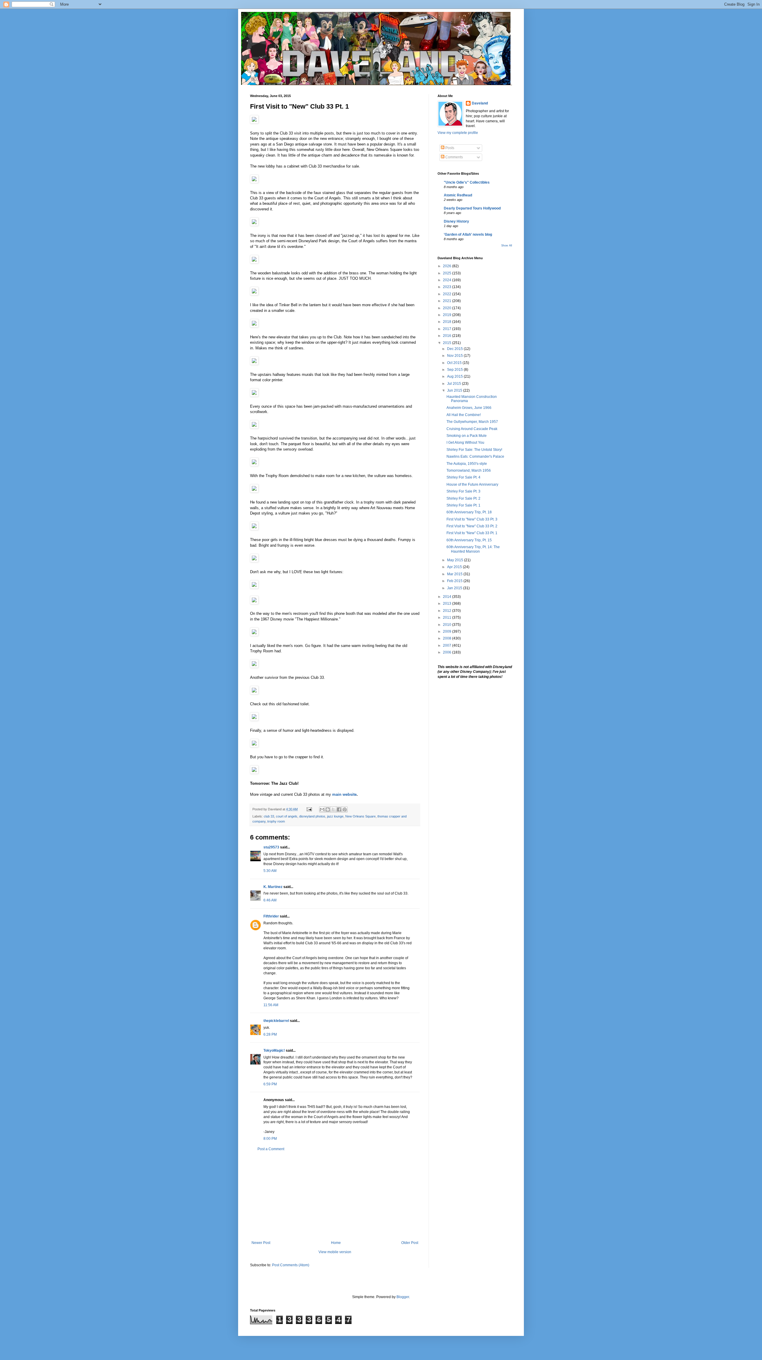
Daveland (480, 103)
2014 (447, 597)
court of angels (286, 816)
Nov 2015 (455, 356)
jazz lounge (335, 816)
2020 (447, 308)
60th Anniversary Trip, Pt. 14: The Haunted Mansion (473, 549)
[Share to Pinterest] (345, 809)
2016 (447, 336)
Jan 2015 (455, 588)
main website (344, 794)
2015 (447, 343)
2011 (447, 617)
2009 (447, 631)
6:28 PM (270, 1034)
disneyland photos (312, 816)
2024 (447, 280)
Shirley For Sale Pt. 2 (463, 498)
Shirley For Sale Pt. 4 (463, 477)
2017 (447, 329)
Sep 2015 (455, 370)
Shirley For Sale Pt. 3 (463, 491)
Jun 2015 (455, 390)
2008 (447, 638)
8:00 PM (270, 1139)
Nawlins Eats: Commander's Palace (475, 456)
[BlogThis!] (328, 809)
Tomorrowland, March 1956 (468, 470)
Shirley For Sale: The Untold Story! (474, 450)
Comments (453, 157)
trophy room (276, 821)
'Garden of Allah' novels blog (468, 234)
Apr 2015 (455, 567)
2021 (447, 301)
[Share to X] (333, 809)
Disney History (456, 221)
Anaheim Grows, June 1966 (468, 408)
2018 (447, 322)
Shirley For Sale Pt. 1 (463, 505)
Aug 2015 (455, 376)
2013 (447, 603)
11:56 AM (270, 1005)
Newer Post (261, 1243)
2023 (447, 287)
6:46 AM (270, 900)
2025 (447, 273)
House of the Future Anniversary (472, 484)
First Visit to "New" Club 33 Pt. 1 (471, 533)
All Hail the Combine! (463, 415)
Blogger (402, 1297)
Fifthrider (271, 916)
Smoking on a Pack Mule (466, 436)
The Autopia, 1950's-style (466, 464)
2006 (447, 652)
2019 (447, 315)
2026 (447, 266)
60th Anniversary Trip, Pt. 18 (469, 512)
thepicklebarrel (276, 1021)
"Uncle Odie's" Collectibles (467, 182)
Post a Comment (270, 1149)
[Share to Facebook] (339, 809)
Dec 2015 (455, 349)
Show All (506, 245)
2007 (447, 645)
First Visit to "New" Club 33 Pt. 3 (471, 519)
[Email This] (322, 809)
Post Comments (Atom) (290, 1265)
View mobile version (334, 1252)
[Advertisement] (335, 1196)
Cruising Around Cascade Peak (471, 429)
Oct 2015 (455, 363)
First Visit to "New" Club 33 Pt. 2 (471, 526)
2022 (447, 294)
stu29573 (271, 847)
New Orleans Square (360, 816)
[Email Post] (309, 809)
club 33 (269, 816)
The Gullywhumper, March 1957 (472, 422)
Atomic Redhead (458, 195)
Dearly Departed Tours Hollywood (472, 208)
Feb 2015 (455, 581)
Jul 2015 (454, 384)
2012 (447, 611)
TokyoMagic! (274, 1050)
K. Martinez (272, 887)
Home (336, 1243)
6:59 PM (270, 1084)
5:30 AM (270, 871)
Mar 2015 (455, 574)
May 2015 (455, 560)
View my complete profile (458, 133)
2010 (447, 625)
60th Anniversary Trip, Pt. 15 (469, 540)
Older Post (409, 1243)
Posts (449, 148)
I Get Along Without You (465, 442)
